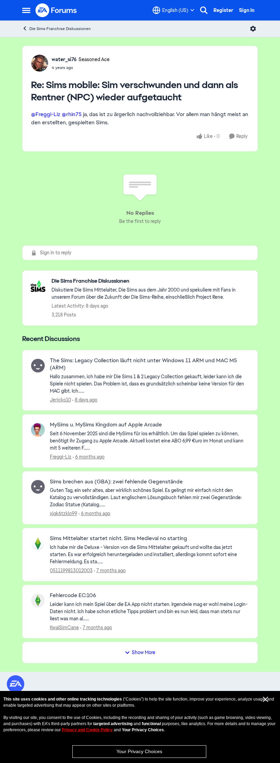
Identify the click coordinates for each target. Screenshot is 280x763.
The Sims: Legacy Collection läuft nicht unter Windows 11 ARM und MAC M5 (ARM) (143, 364)
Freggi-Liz (60, 457)
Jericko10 (60, 400)
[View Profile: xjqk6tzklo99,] (38, 487)
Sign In (246, 10)
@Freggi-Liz (45, 114)
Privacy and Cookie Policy (87, 729)
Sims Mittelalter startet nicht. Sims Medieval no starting (118, 538)
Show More (143, 652)
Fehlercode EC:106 (73, 595)
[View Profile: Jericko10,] (38, 365)
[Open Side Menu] (26, 10)
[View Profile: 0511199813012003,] (38, 543)
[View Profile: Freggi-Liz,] (38, 430)
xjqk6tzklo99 (63, 513)
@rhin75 (72, 114)
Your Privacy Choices (139, 751)
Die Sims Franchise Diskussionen (60, 28)
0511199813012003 (71, 570)
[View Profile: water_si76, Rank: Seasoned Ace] (39, 63)
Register (223, 10)
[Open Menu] (253, 28)
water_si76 (64, 59)
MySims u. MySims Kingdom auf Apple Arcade (106, 424)
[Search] (204, 10)
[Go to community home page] (56, 10)
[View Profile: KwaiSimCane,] (38, 600)
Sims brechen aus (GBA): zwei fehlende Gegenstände (116, 481)
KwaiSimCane (64, 627)
